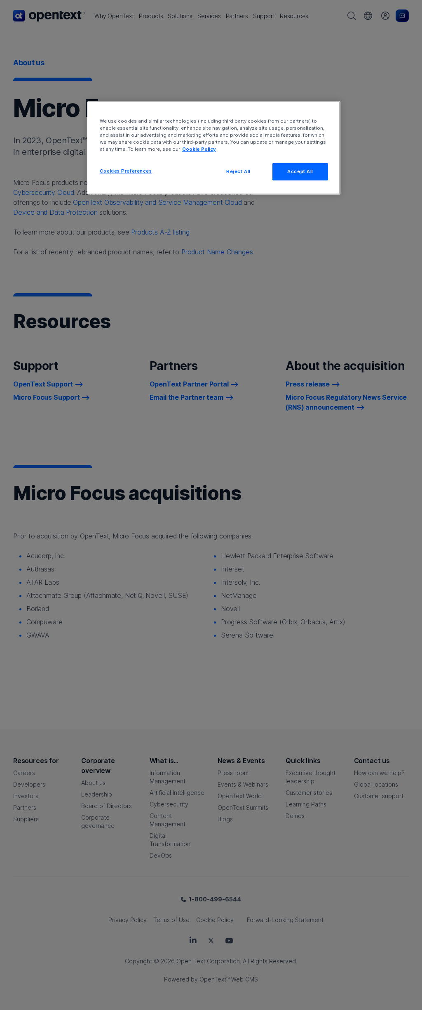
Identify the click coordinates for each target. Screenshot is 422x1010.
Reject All (238, 171)
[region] (213, 147)
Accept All (300, 171)
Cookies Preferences (126, 171)
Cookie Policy (199, 149)
